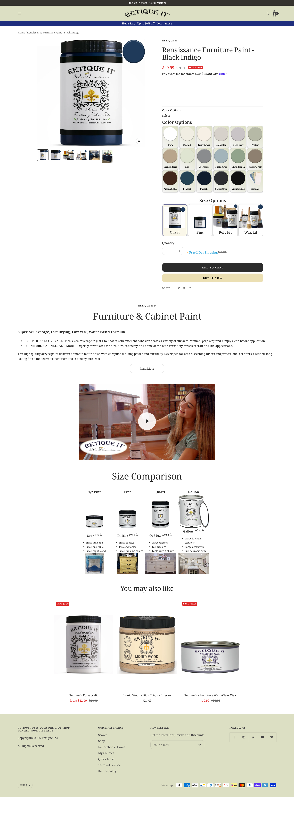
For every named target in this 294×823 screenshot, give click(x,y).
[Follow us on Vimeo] (271, 737)
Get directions (157, 2)
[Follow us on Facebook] (234, 737)
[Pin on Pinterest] (179, 288)
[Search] (267, 13)
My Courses (106, 753)
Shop (101, 741)
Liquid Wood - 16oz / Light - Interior (147, 695)
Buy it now (213, 278)
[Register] (199, 745)
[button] (255, 181)
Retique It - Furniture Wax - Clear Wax (210, 695)
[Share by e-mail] (190, 288)
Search (103, 735)
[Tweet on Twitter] (184, 288)
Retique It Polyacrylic (83, 695)
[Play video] (147, 421)
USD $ (23, 785)
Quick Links (106, 759)
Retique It (170, 40)
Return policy (107, 771)
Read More (147, 368)
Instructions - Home (111, 747)
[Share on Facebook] (174, 288)
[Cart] (274, 14)
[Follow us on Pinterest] (253, 737)
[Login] (274, 11)
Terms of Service (109, 765)
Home (21, 32)
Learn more (164, 23)
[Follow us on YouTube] (262, 737)
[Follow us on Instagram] (243, 737)
